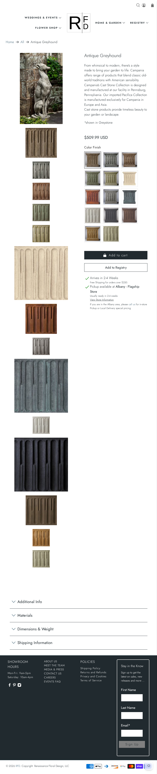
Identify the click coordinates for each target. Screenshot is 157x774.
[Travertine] (92, 233)
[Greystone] (111, 196)
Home (10, 42)
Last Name (128, 707)
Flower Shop (46, 28)
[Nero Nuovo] (111, 215)
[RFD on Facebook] (9, 686)
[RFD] (79, 22)
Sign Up (132, 744)
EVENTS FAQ (52, 681)
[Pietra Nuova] (129, 215)
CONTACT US (52, 673)
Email (125, 725)
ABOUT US (50, 661)
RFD (18, 766)
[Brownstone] (129, 160)
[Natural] (92, 215)
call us (132, 304)
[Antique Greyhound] (41, 88)
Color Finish (92, 147)
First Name (128, 689)
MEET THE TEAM (54, 665)
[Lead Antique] (129, 196)
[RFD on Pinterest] (14, 686)
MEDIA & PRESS (54, 669)
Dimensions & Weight (35, 629)
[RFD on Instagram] (19, 686)
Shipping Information (34, 643)
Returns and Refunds (93, 672)
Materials (24, 615)
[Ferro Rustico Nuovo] (92, 196)
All (22, 42)
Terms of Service (91, 680)
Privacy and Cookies (93, 676)
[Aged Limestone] (92, 160)
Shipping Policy (90, 668)
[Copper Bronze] (92, 178)
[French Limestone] (129, 178)
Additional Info (29, 602)
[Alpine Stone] (111, 160)
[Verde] (111, 233)
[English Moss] (111, 178)
